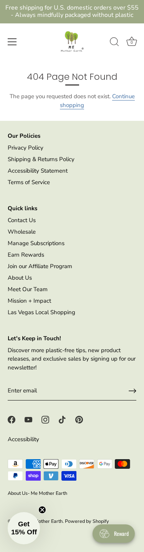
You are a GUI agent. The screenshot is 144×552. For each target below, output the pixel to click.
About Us (20, 278)
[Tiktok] (62, 419)
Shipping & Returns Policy (41, 159)
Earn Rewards (26, 255)
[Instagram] (45, 419)
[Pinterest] (79, 419)
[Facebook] (11, 419)
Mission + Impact (29, 301)
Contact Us (22, 220)
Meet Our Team (28, 289)
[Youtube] (28, 419)
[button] (24, 528)
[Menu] (12, 41)
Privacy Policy (25, 148)
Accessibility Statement (38, 171)
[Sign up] (132, 391)
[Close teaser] (42, 510)
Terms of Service (29, 182)
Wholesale (22, 232)
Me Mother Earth (44, 521)
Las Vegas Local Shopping (41, 312)
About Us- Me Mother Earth (37, 493)
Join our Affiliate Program (40, 266)
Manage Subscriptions (36, 243)
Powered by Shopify (87, 521)
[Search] (114, 43)
